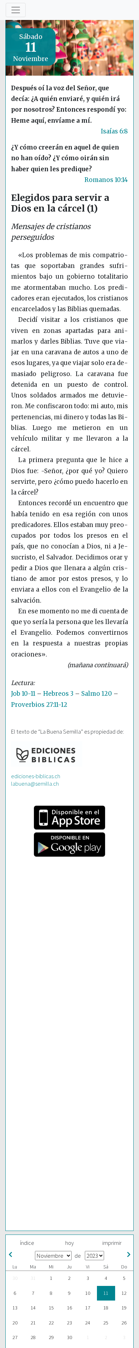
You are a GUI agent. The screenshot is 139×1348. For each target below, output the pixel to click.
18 (105, 1307)
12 (124, 1293)
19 (124, 1307)
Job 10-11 (23, 694)
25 (105, 1322)
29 (51, 1337)
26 (124, 1322)
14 (33, 1307)
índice (27, 1242)
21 (33, 1322)
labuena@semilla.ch (35, 783)
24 (87, 1322)
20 (14, 1322)
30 (14, 1278)
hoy (69, 1242)
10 (87, 1293)
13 (14, 1307)
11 (105, 1293)
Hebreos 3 (58, 694)
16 (69, 1307)
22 (51, 1322)
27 (14, 1337)
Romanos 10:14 (106, 180)
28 (33, 1337)
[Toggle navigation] (16, 10)
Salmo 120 (96, 694)
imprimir (112, 1242)
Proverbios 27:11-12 (39, 705)
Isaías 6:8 (114, 131)
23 (69, 1322)
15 (51, 1307)
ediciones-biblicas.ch (35, 776)
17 (87, 1307)
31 (33, 1278)
